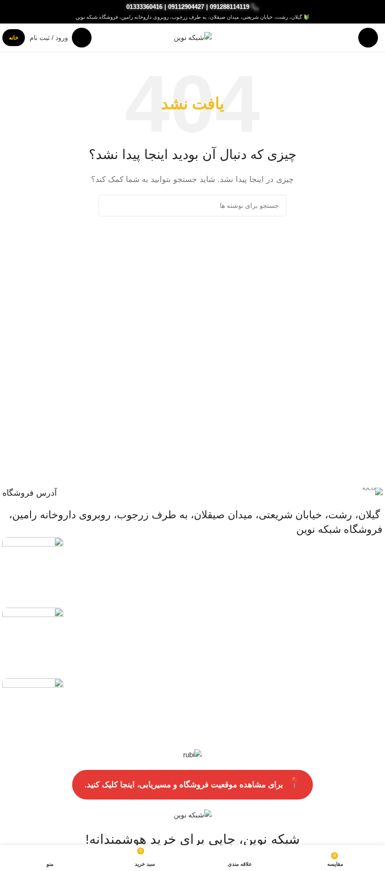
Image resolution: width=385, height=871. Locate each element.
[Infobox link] (192, 493)
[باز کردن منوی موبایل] (368, 37)
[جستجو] (109, 205)
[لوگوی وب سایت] (193, 37)
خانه (13, 37)
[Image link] (32, 567)
